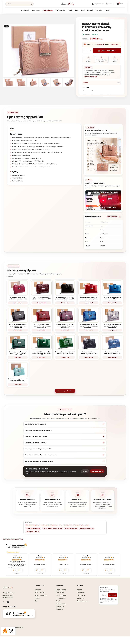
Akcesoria (90, 10)
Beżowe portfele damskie (32, 525)
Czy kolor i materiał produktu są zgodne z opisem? (41, 455)
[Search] (31, 4)
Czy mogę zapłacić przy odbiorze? (36, 442)
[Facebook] (3, 602)
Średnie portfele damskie (32, 531)
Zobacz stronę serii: (64, 391)
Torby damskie (25, 10)
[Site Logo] (67, 3)
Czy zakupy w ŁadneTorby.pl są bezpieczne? (39, 461)
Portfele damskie (48, 10)
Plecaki (70, 10)
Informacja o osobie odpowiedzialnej (13, 539)
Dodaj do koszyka (109, 50)
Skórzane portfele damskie (87, 528)
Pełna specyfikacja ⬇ (90, 76)
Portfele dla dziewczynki (71, 528)
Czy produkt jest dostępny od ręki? (36, 424)
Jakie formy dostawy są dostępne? (36, 436)
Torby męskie (36, 10)
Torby (76, 10)
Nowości (107, 10)
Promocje (99, 10)
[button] (3, 50)
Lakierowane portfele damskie (49, 525)
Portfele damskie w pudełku (33, 528)
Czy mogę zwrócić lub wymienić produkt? (38, 449)
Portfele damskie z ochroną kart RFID (52, 528)
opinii (22, 547)
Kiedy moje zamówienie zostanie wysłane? (38, 430)
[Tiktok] (13, 602)
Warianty (85, 82)
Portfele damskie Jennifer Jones (79, 525)
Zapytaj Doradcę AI (97, 471)
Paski (83, 10)
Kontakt (85, 471)
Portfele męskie (60, 10)
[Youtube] (8, 602)
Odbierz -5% (112, 595)
